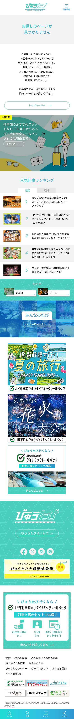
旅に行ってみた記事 (16, 658)
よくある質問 (59, 668)
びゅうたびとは (39, 668)
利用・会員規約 (14, 673)
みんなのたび (36, 663)
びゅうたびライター (16, 668)
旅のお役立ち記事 (15, 663)
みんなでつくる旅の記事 (44, 658)
